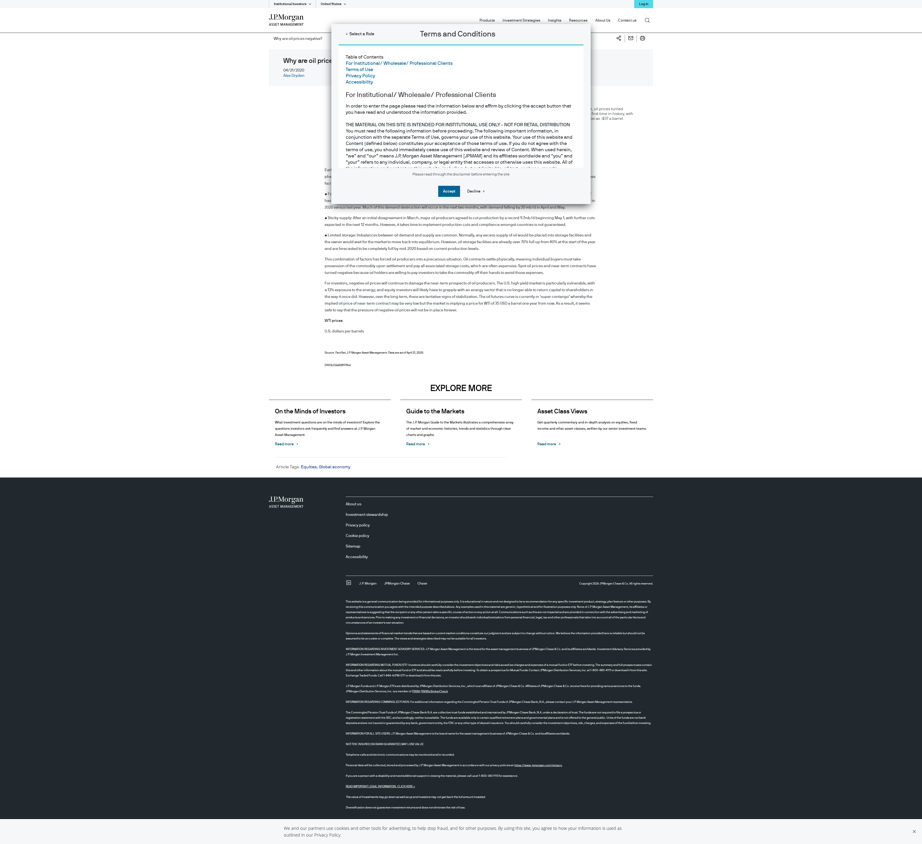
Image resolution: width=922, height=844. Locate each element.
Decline (473, 191)
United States (331, 4)
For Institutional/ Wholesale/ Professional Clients (399, 63)
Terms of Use (359, 69)
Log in (643, 4)
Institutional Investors (290, 4)
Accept (449, 191)
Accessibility (359, 82)
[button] (914, 831)
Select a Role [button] (361, 34)
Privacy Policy (327, 835)
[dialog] (461, 422)
